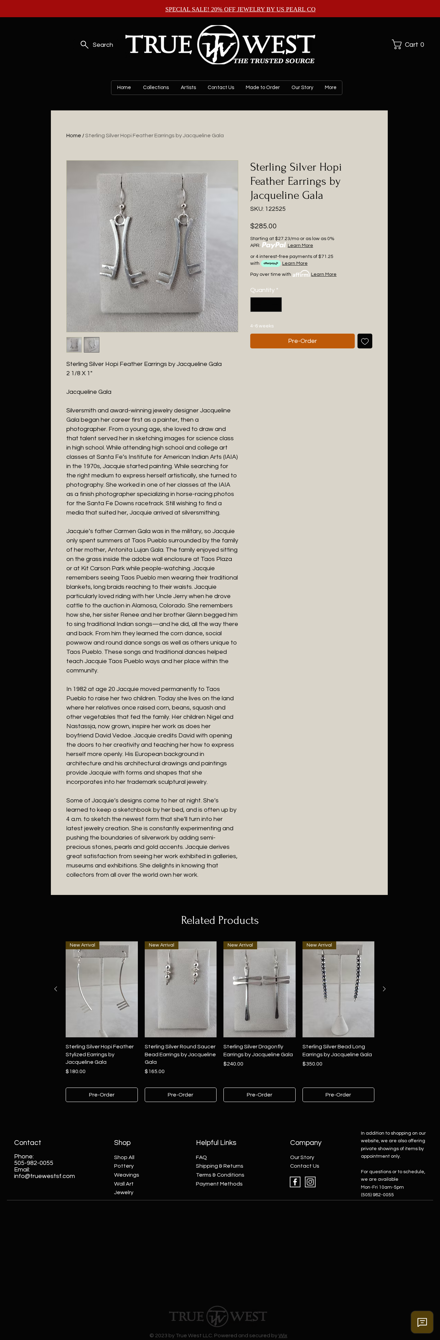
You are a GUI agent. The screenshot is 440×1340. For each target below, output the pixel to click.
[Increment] (275, 305)
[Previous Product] (56, 989)
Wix (282, 1335)
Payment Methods (219, 1184)
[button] (407, 44)
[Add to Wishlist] (365, 341)
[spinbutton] (266, 305)
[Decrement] (256, 305)
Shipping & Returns (219, 1166)
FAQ (201, 1157)
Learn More (300, 245)
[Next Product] (384, 989)
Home (73, 135)
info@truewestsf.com (44, 1176)
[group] (220, 1021)
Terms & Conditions (220, 1175)
